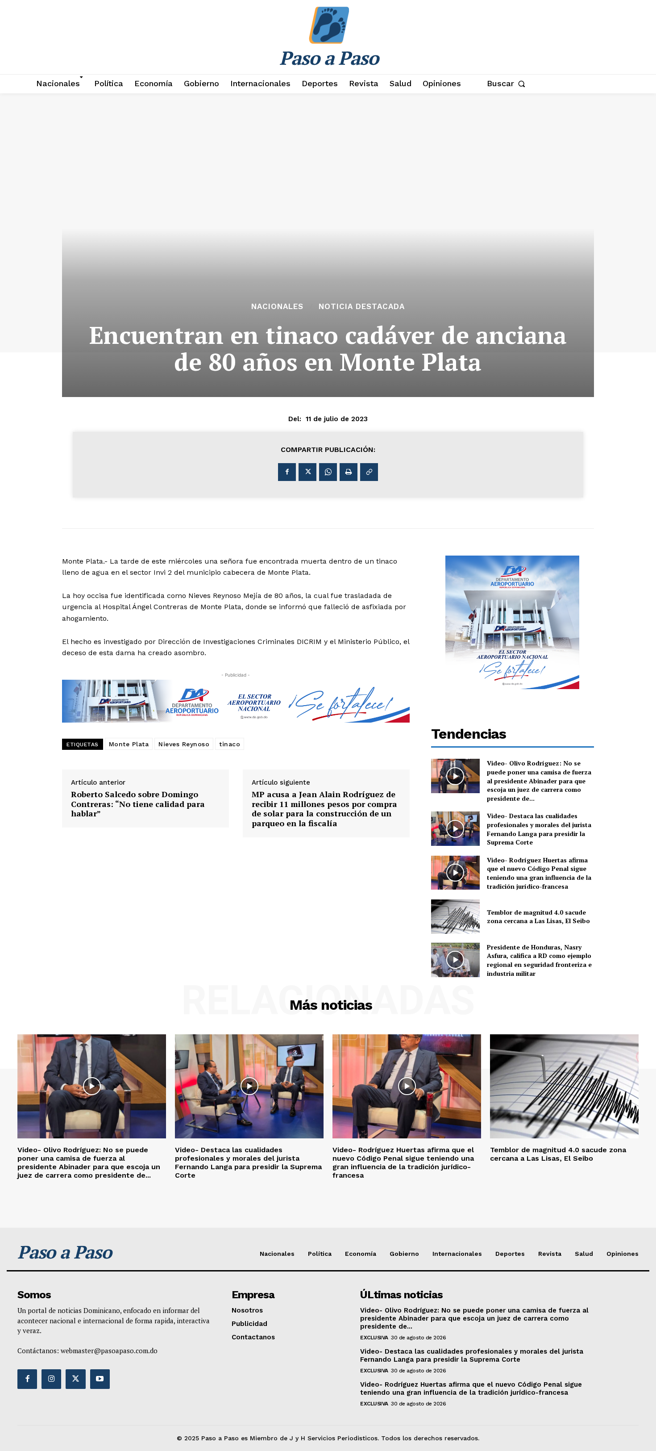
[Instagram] (51, 1379)
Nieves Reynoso (183, 744)
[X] (307, 472)
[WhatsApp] (328, 472)
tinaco (229, 744)
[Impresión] (348, 472)
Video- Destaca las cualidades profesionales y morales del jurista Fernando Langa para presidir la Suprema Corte (539, 828)
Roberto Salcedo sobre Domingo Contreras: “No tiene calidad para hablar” (138, 804)
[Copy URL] (369, 472)
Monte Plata (129, 744)
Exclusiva (374, 1337)
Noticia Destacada (362, 306)
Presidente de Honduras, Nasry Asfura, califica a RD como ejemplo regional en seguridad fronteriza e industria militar (539, 960)
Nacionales (277, 306)
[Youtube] (100, 1379)
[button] (508, 83)
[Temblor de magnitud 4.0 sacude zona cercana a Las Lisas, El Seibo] (455, 916)
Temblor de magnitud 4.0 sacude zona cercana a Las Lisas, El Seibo (538, 916)
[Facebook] (287, 472)
